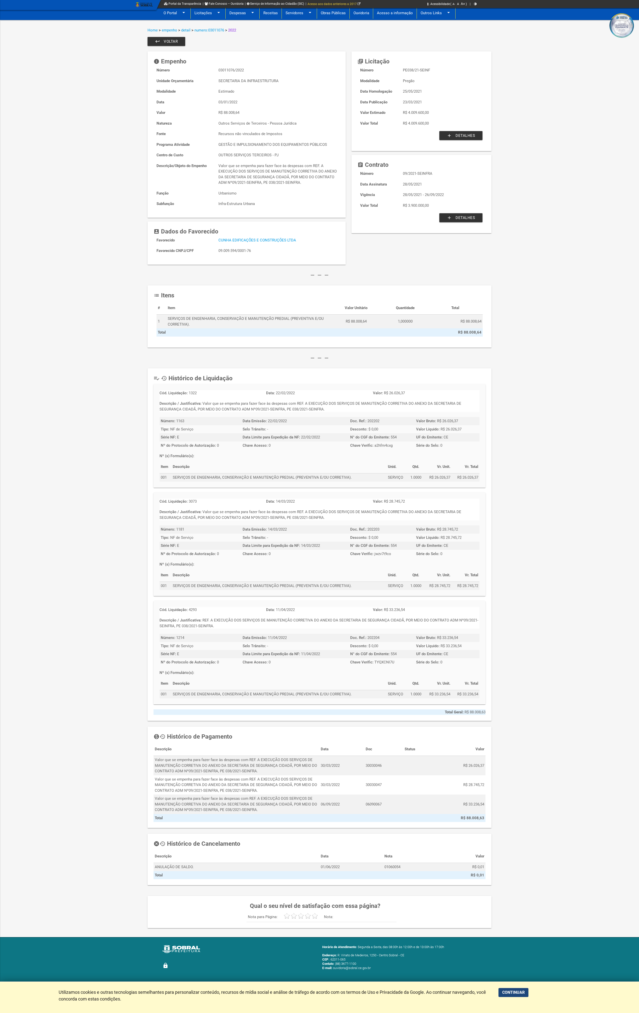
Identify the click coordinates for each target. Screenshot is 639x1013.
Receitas (270, 13)
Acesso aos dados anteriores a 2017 (332, 4)
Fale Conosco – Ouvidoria (226, 3)
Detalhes (461, 135)
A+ (463, 4)
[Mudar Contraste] (475, 4)
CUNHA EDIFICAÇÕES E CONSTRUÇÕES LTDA (257, 240)
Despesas (242, 12)
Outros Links (436, 12)
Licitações (208, 12)
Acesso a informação (395, 13)
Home (153, 30)
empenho (169, 30)
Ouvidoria (361, 13)
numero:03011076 (209, 30)
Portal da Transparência (184, 3)
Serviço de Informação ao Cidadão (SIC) (276, 3)
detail (185, 30)
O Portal (175, 12)
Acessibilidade (440, 4)
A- (454, 4)
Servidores (299, 12)
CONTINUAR (513, 992)
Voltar (166, 41)
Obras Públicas (333, 13)
